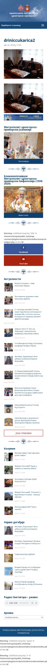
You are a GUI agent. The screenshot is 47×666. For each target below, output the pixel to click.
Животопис (23, 215)
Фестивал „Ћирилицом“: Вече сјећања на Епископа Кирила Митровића (26, 358)
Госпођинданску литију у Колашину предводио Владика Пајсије (28, 344)
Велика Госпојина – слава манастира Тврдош (24, 284)
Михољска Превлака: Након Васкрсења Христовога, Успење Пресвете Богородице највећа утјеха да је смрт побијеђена (29, 391)
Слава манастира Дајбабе (25, 554)
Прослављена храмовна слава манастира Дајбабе (26, 297)
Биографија (23, 161)
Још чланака (23, 433)
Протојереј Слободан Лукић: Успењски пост (26, 480)
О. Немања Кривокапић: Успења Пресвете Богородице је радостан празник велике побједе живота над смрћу (29, 374)
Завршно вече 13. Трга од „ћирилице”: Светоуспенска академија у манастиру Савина (27, 331)
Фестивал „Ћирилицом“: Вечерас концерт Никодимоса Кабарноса (27, 542)
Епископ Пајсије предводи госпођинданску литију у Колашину (28, 583)
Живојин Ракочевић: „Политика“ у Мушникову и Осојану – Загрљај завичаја (27, 494)
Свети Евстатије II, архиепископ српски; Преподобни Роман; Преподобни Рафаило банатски (27, 420)
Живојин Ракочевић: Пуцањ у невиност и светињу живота (26, 467)
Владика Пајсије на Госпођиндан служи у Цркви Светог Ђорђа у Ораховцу (27, 569)
